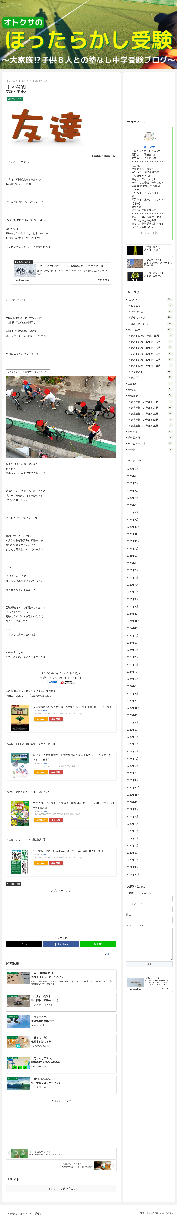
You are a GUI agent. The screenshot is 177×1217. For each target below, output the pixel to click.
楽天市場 (55, 719)
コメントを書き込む (61, 1189)
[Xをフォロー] (145, 233)
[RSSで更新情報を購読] (157, 233)
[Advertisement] (61, 912)
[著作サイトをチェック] (141, 233)
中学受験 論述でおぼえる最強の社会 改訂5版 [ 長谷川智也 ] (68, 850)
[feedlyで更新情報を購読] (153, 233)
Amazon (40, 719)
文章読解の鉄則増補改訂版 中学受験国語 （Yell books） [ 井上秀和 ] (72, 706)
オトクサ (149, 146)
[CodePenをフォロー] (149, 233)
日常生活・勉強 (14, 884)
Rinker (45, 710)
